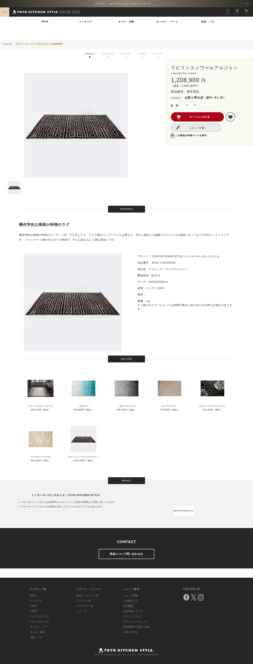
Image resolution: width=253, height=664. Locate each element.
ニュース (81, 611)
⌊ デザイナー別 (84, 606)
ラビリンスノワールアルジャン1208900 (39, 44)
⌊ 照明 (33, 611)
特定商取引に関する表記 (136, 626)
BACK (8, 44)
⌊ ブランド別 (83, 600)
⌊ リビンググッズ (39, 616)
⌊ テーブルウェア (39, 621)
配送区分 (143, 275)
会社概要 (128, 606)
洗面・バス (208, 21)
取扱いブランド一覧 (87, 595)
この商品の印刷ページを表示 (191, 135)
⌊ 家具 (33, 606)
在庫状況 (176, 97)
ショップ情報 (130, 595)
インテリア (86, 21)
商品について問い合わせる (126, 553)
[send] (230, 117)
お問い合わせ (130, 632)
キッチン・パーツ (167, 21)
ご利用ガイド (130, 600)
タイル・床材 (126, 21)
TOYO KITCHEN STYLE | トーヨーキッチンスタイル (185, 256)
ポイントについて (133, 616)
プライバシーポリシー (135, 621)
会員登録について (133, 611)
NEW (45, 21)
